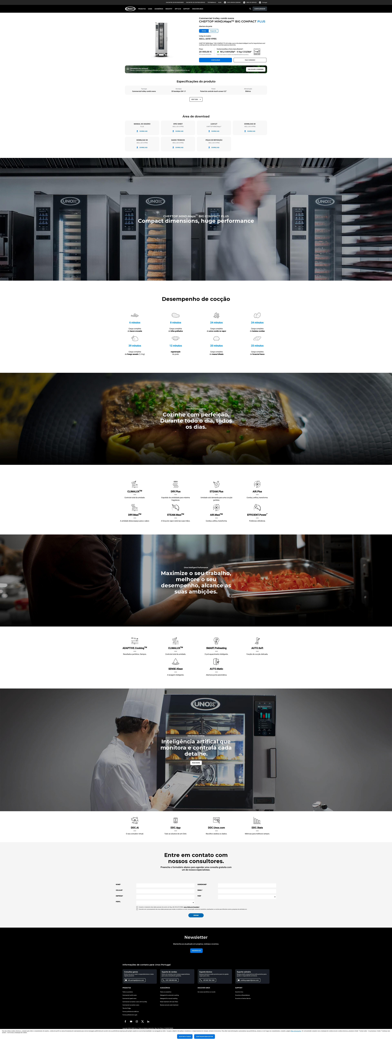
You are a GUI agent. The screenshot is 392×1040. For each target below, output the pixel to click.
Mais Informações (296, 1031)
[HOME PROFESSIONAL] (131, 9)
